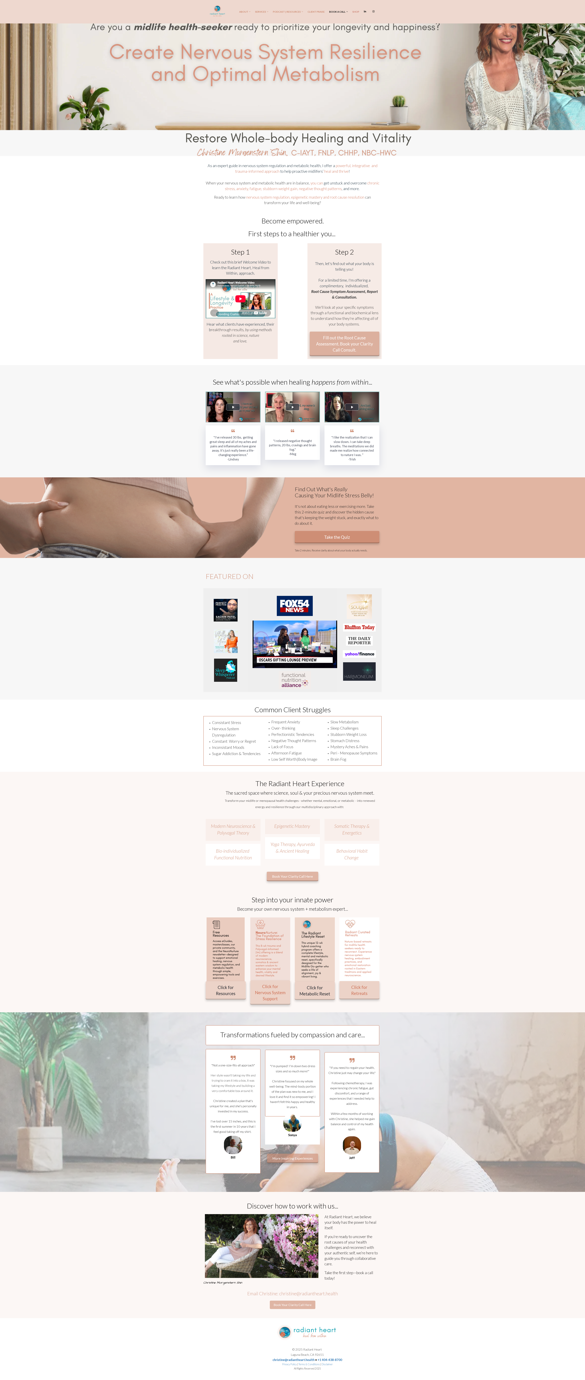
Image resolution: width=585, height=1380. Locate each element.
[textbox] (292, 168)
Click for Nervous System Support (270, 992)
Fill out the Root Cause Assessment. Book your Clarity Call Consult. (344, 343)
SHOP (355, 11)
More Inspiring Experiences (292, 1158)
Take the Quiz (337, 537)
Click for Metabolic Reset (315, 990)
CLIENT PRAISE (316, 11)
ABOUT (243, 11)
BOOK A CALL (337, 11)
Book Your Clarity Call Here (292, 876)
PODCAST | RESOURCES (287, 11)
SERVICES (260, 11)
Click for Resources (225, 990)
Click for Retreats (359, 990)
